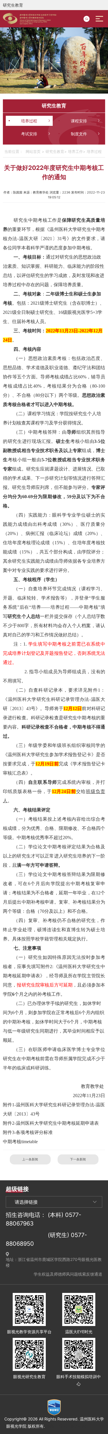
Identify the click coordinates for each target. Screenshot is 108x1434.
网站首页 (33, 151)
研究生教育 (55, 151)
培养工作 (75, 151)
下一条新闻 (78, 1159)
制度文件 (79, 133)
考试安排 (29, 133)
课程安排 (79, 120)
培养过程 (29, 120)
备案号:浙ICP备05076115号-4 (74, 1426)
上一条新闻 (30, 1159)
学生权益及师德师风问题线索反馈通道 (68, 1274)
